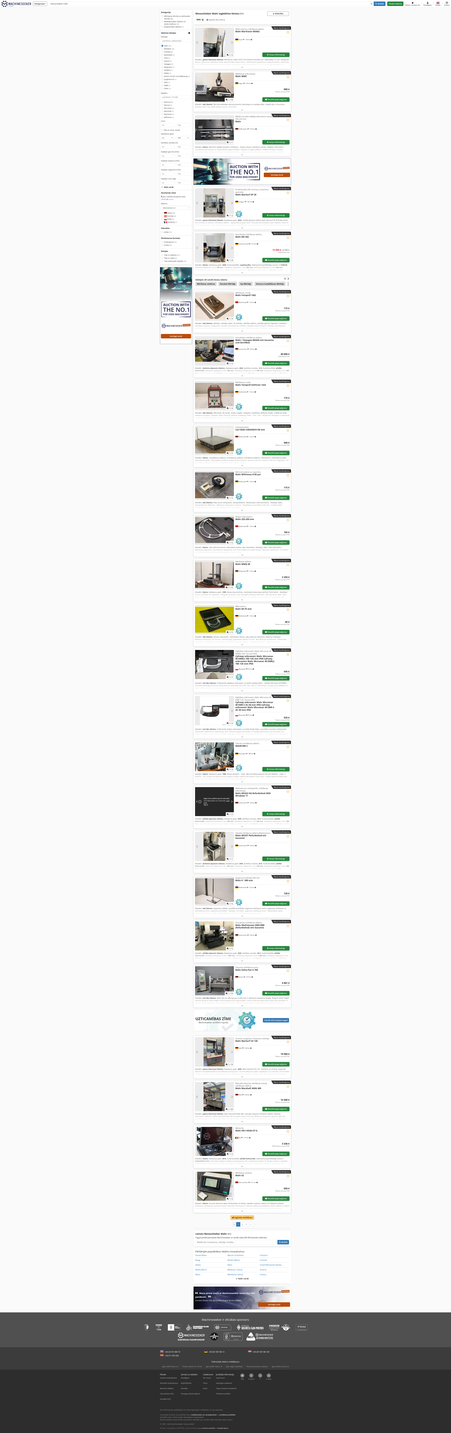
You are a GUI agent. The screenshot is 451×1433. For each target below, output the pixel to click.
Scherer (263, 1269)
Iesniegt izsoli (277, 175)
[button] (447, 4)
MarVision (169, 114)
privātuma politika (208, 1428)
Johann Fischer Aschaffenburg (177, 76)
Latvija (167, 199)
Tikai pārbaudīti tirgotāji (175, 261)
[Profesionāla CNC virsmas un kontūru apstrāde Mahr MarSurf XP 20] (214, 202)
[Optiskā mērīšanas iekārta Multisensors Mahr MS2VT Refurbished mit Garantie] (214, 846)
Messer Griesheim (235, 1255)
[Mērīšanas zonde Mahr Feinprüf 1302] (214, 306)
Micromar (169, 108)
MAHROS (169, 49)
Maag (197, 1260)
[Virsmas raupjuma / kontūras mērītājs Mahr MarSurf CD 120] (214, 1051)
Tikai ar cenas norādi (172, 130)
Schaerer (264, 1255)
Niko (167, 82)
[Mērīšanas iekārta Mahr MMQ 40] (214, 574)
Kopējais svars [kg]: (168, 179)
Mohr (229, 1265)
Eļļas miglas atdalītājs (234, 1366)
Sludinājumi (170, 242)
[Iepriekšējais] (197, 42)
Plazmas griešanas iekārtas (257, 1366)
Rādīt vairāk (243, 1278)
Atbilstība (278, 13)
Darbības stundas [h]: (169, 143)
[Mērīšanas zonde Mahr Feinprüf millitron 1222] (214, 395)
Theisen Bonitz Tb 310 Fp (192, 1366)
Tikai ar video (170, 258)
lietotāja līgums (222, 1428)
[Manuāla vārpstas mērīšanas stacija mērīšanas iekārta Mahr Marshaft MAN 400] (214, 1096)
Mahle (198, 1265)
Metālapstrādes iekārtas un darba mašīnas (175, 22)
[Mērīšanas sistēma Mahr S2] (214, 1186)
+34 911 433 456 (172, 1355)
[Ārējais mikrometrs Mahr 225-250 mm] (214, 530)
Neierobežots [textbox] (169, 208)
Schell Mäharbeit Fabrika (271, 1265)
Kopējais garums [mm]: (170, 152)
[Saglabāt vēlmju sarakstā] (288, 32)
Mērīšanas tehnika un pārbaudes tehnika (177, 17)
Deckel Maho (201, 1255)
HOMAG (168, 70)
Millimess (169, 117)
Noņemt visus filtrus (216, 20)
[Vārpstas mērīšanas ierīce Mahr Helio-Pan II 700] (214, 980)
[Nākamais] (232, 42)
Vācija (171, 213)
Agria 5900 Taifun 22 (170, 1366)
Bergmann (169, 67)
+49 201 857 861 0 (216, 1352)
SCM (167, 58)
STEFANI (168, 52)
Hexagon (168, 64)
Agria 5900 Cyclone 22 (280, 1366)
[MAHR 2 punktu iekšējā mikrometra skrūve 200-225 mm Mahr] (214, 129)
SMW (167, 85)
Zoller (167, 88)
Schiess (263, 1274)
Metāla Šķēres (233, 1260)
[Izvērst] (242, 67)
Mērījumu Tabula (235, 1269)
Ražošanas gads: (167, 134)
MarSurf (168, 102)
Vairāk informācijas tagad (276, 1020)
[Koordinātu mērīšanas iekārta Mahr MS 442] (214, 247)
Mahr (167, 46)
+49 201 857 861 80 (261, 1352)
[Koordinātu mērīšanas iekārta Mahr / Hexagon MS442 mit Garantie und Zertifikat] (214, 350)
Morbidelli (169, 55)
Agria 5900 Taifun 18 (214, 1366)
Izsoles (168, 245)
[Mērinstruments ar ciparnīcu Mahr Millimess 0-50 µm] (214, 485)
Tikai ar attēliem (172, 255)
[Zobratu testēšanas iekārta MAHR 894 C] (214, 756)
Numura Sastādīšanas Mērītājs (270, 284)
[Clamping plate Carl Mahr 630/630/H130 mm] (214, 440)
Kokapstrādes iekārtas (174, 27)
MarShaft (169, 111)
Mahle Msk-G (201, 1269)
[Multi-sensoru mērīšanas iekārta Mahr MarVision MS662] (214, 42)
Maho (197, 1274)
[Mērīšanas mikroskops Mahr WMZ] (214, 87)
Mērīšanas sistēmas (206, 284)
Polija (170, 219)
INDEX (167, 73)
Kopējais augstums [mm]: (171, 170)
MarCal (168, 105)
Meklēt (380, 3)
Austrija (171, 216)
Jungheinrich (170, 79)
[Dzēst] (371, 4)
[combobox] (176, 208)
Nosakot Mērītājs (228, 284)
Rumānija (172, 222)
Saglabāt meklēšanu (243, 1217)
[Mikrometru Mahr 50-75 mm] (214, 619)
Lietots (168, 232)
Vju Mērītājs (245, 284)
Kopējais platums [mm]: (170, 161)
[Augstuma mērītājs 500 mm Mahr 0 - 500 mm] (214, 891)
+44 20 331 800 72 (172, 1352)
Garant (168, 61)
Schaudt (263, 1260)
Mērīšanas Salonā (235, 1274)
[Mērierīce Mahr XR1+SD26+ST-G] (214, 1141)
